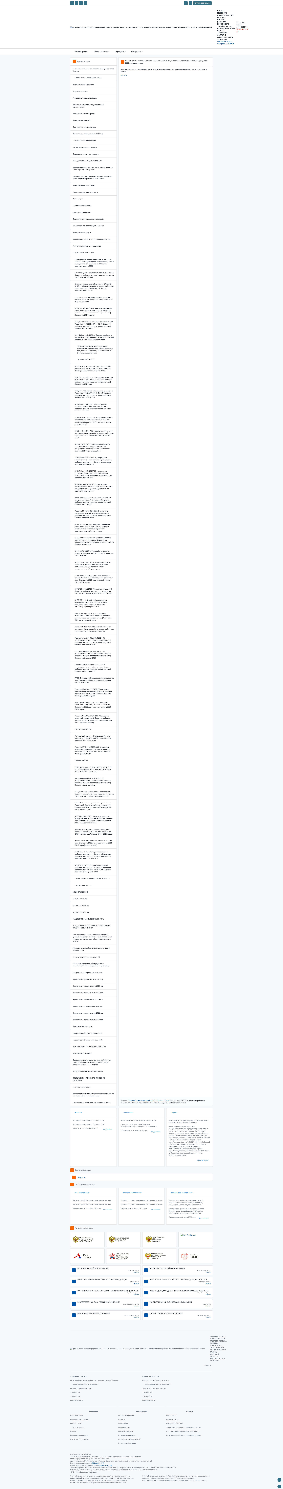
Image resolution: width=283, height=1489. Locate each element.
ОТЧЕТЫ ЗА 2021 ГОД (83, 729)
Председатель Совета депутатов (155, 1380)
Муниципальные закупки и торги (85, 192)
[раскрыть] (186, 3)
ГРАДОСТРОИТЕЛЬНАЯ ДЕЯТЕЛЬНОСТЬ (88, 919)
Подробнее (107, 1129)
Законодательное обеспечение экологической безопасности (91, 949)
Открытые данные (80, 91)
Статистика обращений (79, 1439)
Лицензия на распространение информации (183, 1427)
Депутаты (81, 1177)
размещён (183, 1480)
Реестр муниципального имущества (87, 246)
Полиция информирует (132, 1192)
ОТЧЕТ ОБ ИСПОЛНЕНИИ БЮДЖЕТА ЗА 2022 (92, 878)
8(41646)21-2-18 (98, 1463)
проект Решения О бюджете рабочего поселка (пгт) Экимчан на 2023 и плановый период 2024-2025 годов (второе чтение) (93, 843)
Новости (78, 1112)
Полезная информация (84, 1228)
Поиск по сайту (172, 1419)
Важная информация (83, 1170)
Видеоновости (124, 1427)
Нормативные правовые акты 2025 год (88, 1013)
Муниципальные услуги (82, 232)
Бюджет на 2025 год (81, 905)
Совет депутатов (150, 1376)
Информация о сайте (174, 1423)
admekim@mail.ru (76, 1400)
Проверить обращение (79, 1435)
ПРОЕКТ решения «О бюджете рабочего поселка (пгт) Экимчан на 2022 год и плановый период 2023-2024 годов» (94, 680)
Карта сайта (171, 1415)
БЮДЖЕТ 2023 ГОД (80, 892)
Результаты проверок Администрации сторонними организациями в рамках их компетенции (92, 177)
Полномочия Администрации (84, 114)
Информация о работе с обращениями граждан (91, 239)
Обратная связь (76, 1415)
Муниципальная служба (82, 120)
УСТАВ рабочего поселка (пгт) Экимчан (88, 226)
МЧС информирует (82, 1192)
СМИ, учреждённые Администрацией (87, 161)
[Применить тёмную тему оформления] (85, 3)
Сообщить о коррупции (79, 1419)
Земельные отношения (81, 1087)
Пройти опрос (202, 1160)
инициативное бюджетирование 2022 (87, 1033)
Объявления (128, 1112)
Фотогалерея (78, 199)
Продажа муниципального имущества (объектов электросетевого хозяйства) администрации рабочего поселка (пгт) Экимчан (92, 1062)
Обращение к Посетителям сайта (88, 78)
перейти (136, 1272)
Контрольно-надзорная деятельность (88, 973)
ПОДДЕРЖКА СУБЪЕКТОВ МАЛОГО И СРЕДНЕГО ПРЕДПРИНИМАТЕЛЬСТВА (91, 927)
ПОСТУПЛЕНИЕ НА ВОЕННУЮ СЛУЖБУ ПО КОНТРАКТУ (89, 1079)
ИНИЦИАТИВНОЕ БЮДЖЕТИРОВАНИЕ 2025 (89, 1047)
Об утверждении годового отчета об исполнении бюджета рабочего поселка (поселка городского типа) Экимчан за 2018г (94, 275)
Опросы (174, 1112)
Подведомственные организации (86, 154)
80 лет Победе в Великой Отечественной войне (91, 1103)
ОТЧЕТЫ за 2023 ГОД (83, 885)
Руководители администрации (85, 98)
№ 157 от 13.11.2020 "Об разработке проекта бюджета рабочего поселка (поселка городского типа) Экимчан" (94, 553)
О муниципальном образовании (85, 147)
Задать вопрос (78, 1427)
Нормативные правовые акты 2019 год (88, 134)
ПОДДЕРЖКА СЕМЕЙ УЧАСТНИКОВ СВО (88, 1071)
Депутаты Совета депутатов (154, 1388)
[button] (80, 52)
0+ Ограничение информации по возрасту (182, 1431)
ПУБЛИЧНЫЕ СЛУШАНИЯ (82, 1053)
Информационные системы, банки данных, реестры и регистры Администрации (93, 169)
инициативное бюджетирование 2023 (87, 1040)
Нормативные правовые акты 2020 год (88, 979)
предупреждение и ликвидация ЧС (86, 957)
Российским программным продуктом (182, 1476)
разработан (151, 1480)
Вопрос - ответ (76, 1423)
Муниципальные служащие (83, 84)
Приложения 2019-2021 (86, 360)
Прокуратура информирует (182, 1192)
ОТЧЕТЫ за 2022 (81, 760)
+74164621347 (147, 1396)
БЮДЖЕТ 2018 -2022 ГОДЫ (83, 253)
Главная (132, 1101)
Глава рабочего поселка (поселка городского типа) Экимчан (93, 70)
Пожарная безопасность (82, 1026)
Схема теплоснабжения (82, 205)
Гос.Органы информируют (85, 1184)
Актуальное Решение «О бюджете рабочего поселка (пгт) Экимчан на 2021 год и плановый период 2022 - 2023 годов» (93, 738)
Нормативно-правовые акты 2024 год (87, 1006)
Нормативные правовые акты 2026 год (88, 1020)
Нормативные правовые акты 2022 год (88, 993)
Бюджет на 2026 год (81, 912)
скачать (124, 75)
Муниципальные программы (83, 185)
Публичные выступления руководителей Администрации (88, 106)
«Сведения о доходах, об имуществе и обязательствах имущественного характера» (91, 965)
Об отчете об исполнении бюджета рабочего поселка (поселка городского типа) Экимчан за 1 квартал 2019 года (94, 299)
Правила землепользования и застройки (88, 219)
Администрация (83, 61)
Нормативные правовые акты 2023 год (88, 999)
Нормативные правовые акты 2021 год (88, 986)
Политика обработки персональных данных (183, 1435)
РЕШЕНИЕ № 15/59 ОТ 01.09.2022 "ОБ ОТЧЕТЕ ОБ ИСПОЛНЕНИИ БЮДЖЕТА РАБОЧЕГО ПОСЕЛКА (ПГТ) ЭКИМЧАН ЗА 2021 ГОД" (93, 769)
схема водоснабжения (82, 212)
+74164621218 (75, 1392)
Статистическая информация (84, 140)
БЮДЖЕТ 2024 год (80, 899)
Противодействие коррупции (84, 127)
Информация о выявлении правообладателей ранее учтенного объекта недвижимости (93, 1095)
